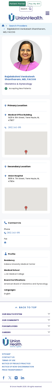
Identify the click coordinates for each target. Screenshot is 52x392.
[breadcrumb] (3, 25)
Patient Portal (17, 3)
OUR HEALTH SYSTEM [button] (12, 314)
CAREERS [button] (6, 332)
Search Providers (18, 25)
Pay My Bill (34, 3)
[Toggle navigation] (47, 13)
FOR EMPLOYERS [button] (9, 326)
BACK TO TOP (28, 307)
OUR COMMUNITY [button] (10, 320)
